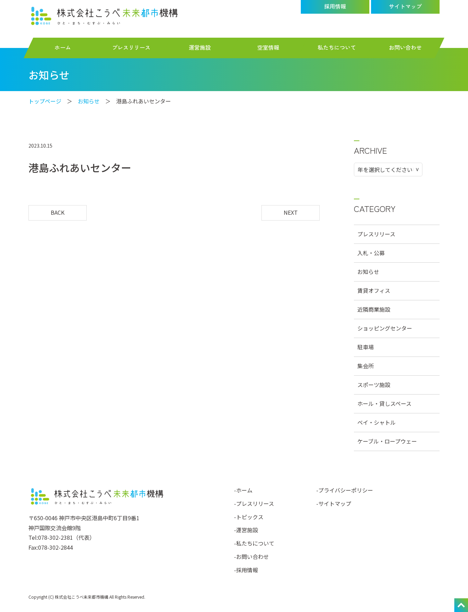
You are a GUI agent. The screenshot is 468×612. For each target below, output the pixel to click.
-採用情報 (246, 570)
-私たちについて (254, 543)
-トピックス (248, 517)
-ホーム (243, 490)
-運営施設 (246, 530)
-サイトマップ (333, 503)
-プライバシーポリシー (344, 490)
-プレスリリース (254, 503)
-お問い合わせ (251, 556)
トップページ (44, 101)
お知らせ (89, 101)
